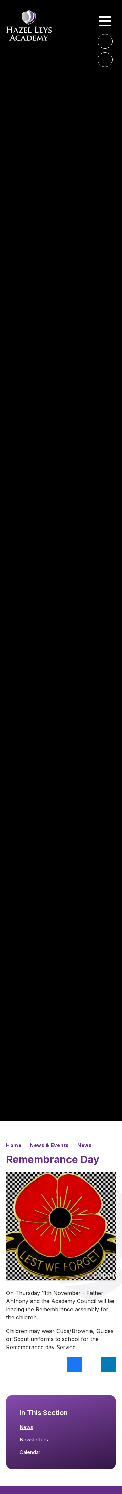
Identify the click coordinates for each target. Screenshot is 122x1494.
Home (14, 1145)
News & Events (49, 1145)
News (84, 1145)
